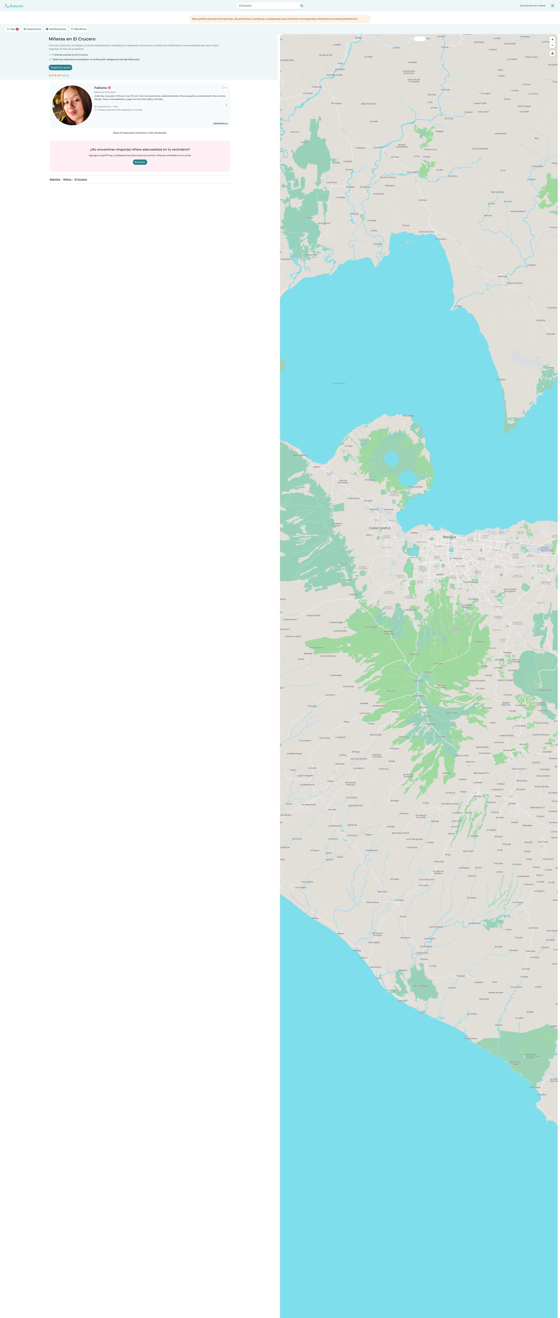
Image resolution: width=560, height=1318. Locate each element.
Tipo (13, 29)
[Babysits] (14, 5)
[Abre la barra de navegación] (552, 5)
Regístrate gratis (60, 67)
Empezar (140, 162)
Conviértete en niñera (533, 5)
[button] (438, 554)
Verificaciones (57, 29)
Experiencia (33, 29)
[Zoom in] (552, 39)
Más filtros (80, 29)
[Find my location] (552, 53)
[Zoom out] (552, 45)
